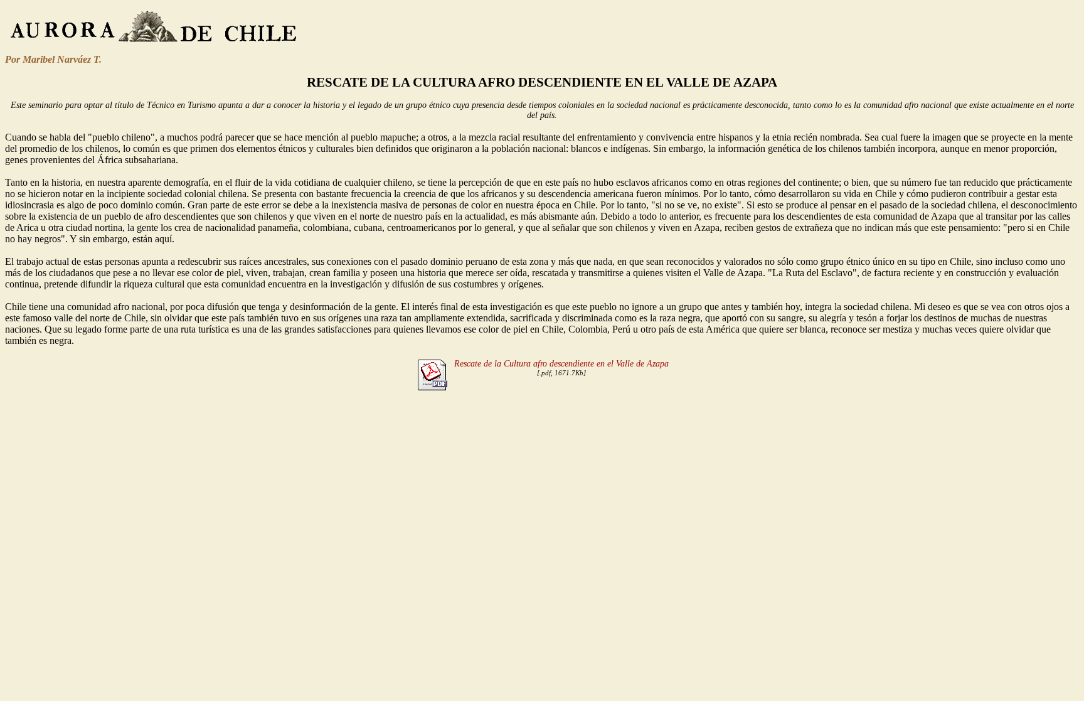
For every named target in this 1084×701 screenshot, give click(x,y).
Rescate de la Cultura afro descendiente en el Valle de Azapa (561, 363)
